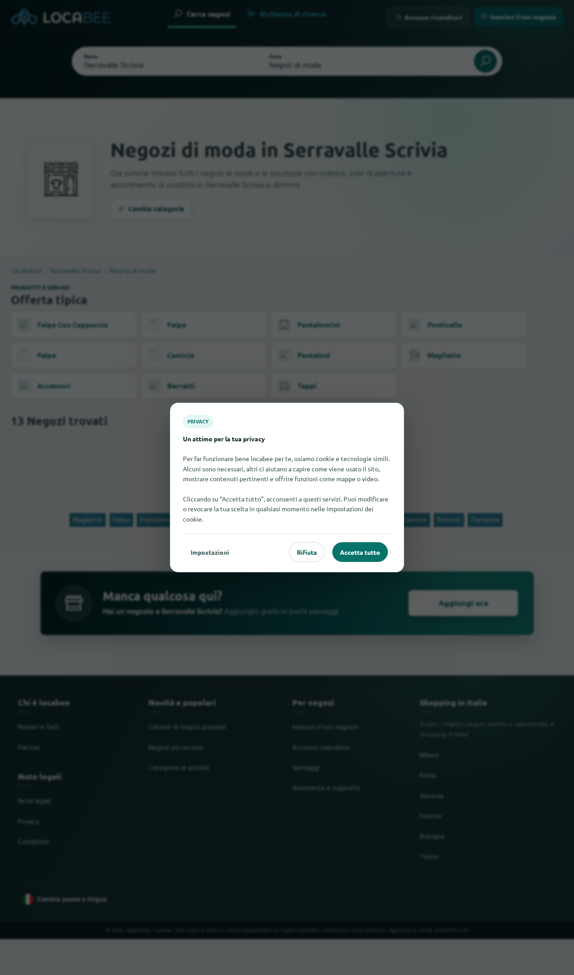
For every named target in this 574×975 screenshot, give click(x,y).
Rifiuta (307, 552)
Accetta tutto (360, 552)
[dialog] (287, 487)
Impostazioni (210, 552)
